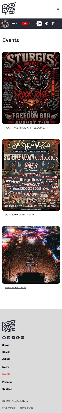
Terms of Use (26, 408)
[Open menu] (58, 8)
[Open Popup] (54, 23)
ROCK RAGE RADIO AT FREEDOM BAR (26, 127)
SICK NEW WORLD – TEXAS (20, 214)
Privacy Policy (9, 408)
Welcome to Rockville (15, 287)
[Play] (39, 23)
